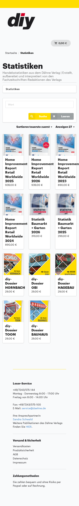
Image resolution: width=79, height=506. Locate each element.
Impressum (19, 462)
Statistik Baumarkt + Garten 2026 (39, 225)
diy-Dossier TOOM (11, 330)
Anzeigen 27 (64, 126)
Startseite (11, 53)
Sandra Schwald (23, 419)
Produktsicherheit (23, 450)
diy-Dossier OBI (37, 283)
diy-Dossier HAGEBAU (66, 283)
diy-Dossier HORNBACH (13, 283)
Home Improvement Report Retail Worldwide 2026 (39, 170)
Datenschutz (20, 458)
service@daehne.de (34, 408)
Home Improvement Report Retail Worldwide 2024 (13, 230)
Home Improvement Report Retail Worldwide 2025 (13, 170)
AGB (15, 454)
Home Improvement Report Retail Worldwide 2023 (66, 170)
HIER (29, 426)
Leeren (65, 116)
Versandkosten (21, 446)
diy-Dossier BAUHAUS (39, 330)
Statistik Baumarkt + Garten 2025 (65, 225)
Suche (43, 116)
